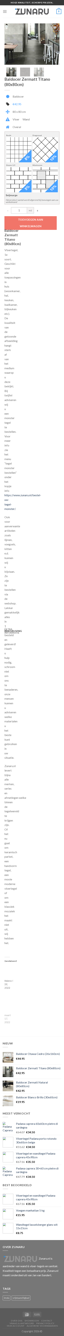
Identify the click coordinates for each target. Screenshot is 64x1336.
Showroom (32, 1320)
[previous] (10, 43)
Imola (6, 1297)
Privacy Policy (45, 1323)
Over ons (16, 1320)
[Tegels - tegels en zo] (32, 11)
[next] (54, 43)
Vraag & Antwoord (22, 1323)
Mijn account (15, 1325)
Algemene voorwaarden (42, 1325)
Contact (46, 1320)
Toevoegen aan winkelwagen (30, 223)
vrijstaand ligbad (21, 1297)
